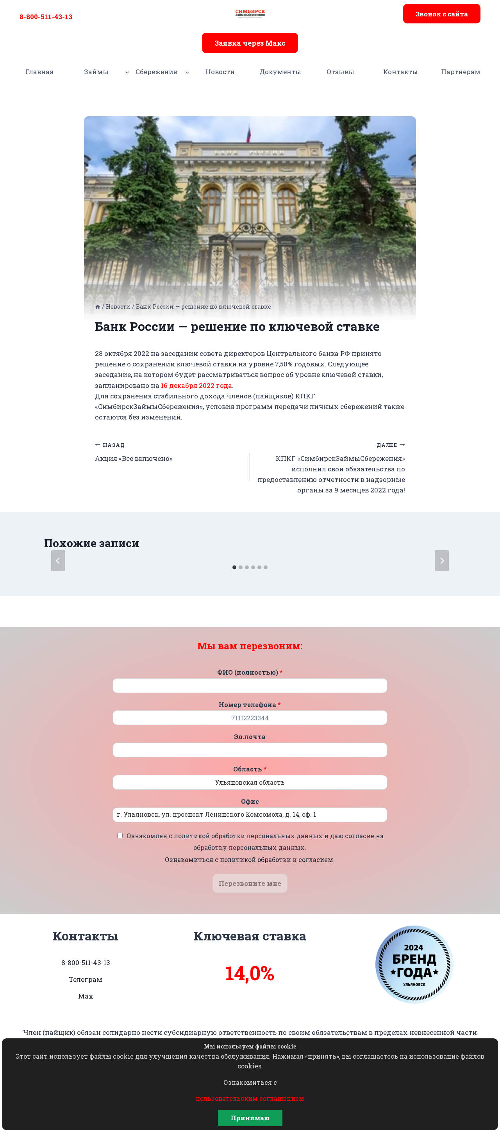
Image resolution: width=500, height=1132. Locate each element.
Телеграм (85, 979)
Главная (39, 71)
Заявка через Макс (250, 43)
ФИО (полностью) (250, 672)
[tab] (234, 567)
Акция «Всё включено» (134, 452)
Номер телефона (250, 705)
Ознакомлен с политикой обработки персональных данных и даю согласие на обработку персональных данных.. (255, 848)
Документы (280, 71)
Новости (220, 71)
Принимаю (250, 1118)
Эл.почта (250, 737)
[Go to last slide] (58, 560)
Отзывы (340, 71)
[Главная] (97, 306)
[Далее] (442, 560)
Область (250, 769)
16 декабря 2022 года (196, 385)
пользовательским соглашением (250, 1098)
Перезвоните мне (250, 883)
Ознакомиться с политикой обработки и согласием (249, 859)
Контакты (400, 71)
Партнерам (460, 71)
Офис (250, 801)
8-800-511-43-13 (46, 16)
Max (85, 996)
